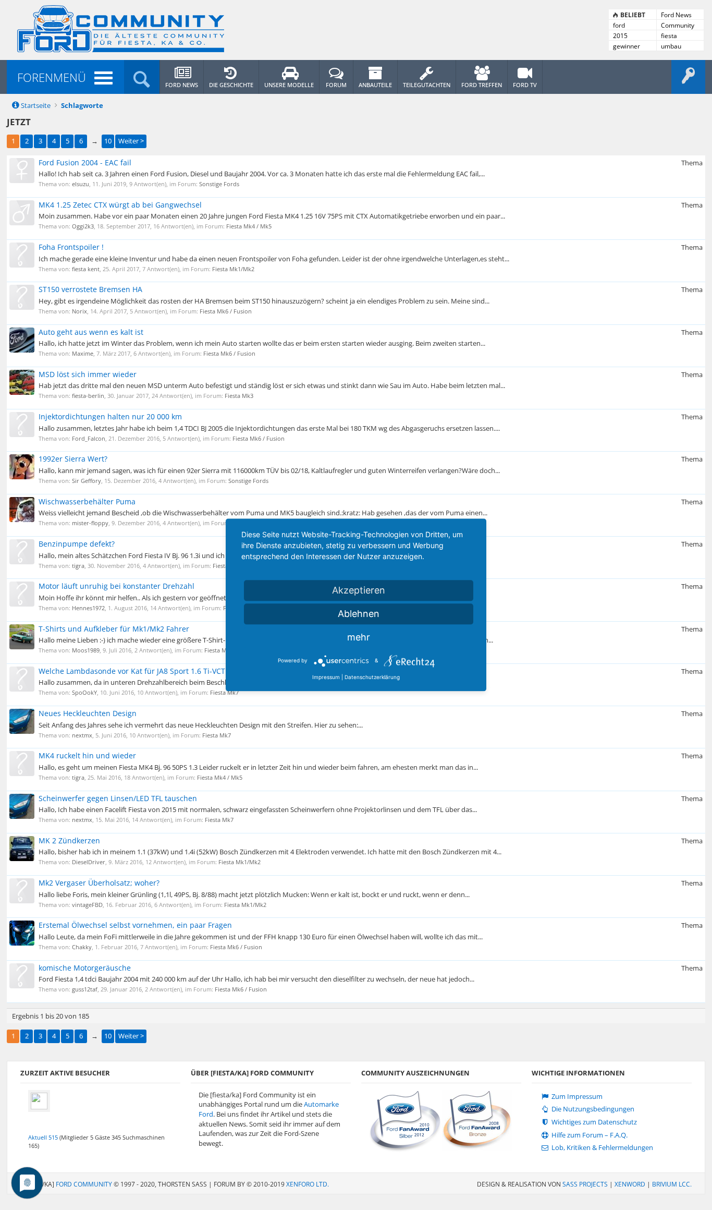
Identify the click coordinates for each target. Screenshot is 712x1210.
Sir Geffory (86, 481)
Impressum (326, 677)
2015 (620, 35)
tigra (78, 566)
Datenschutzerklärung (372, 677)
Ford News (676, 14)
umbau (671, 46)
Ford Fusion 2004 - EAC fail (85, 162)
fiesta (669, 35)
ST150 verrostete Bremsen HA (90, 289)
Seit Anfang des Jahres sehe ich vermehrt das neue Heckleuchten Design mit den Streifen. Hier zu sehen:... (201, 725)
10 (108, 141)
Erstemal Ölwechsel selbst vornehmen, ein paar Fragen (135, 925)
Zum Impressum (576, 1096)
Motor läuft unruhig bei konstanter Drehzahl (116, 586)
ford (619, 25)
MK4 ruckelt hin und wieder (87, 755)
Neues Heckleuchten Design (88, 713)
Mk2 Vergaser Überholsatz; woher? (99, 883)
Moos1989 (86, 650)
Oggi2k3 (83, 226)
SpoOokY (84, 692)
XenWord (630, 1184)
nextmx (82, 735)
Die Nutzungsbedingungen (592, 1109)
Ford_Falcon (88, 438)
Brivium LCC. (672, 1184)
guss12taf (84, 989)
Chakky (82, 947)
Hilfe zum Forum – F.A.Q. (589, 1135)
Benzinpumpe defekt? (77, 544)
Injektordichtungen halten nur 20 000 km (110, 416)
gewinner (626, 46)
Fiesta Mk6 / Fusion (226, 311)
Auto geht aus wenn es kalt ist (91, 332)
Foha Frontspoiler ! (71, 247)
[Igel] (39, 1100)
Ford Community (84, 1184)
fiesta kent (86, 269)
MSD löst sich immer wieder (88, 374)
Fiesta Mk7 (224, 692)
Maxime (82, 353)
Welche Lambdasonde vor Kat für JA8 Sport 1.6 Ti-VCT (132, 671)
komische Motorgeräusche (85, 968)
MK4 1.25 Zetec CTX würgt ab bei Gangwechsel (120, 205)
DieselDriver (88, 862)
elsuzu (80, 184)
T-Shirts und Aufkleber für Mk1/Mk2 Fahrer (114, 629)
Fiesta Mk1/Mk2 (233, 269)
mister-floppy (90, 523)
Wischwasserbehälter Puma (87, 501)
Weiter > (131, 141)
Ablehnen (358, 613)
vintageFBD (87, 905)
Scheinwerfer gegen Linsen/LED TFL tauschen (118, 798)
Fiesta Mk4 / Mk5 (249, 226)
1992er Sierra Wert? (73, 459)
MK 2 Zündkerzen (69, 840)
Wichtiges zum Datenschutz (593, 1122)
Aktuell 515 (43, 1137)
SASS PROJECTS (585, 1184)
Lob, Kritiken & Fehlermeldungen (601, 1147)
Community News (677, 25)
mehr (358, 637)
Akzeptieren (358, 590)
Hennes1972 (88, 608)
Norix (79, 311)
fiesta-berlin (88, 396)
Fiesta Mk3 (239, 396)
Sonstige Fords (219, 184)
